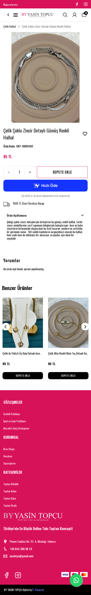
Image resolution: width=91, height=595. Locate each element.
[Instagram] (18, 575)
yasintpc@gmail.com (21, 556)
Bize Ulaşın (9, 449)
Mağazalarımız (10, 4)
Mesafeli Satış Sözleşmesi (16, 428)
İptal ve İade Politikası (14, 421)
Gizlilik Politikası (11, 414)
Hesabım (7, 456)
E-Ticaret (38, 590)
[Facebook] (6, 575)
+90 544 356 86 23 (21, 549)
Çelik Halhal (9, 26)
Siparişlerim (9, 463)
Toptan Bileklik (10, 484)
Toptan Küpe (9, 498)
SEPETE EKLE (62, 172)
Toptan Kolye (10, 491)
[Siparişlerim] (74, 15)
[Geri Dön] (8, 15)
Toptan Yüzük (10, 505)
